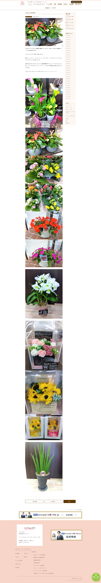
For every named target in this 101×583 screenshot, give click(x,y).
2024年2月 (68, 57)
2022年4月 (68, 83)
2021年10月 (68, 96)
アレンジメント (68, 105)
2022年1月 (68, 89)
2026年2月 (68, 35)
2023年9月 (68, 63)
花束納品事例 (37, 562)
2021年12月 (68, 91)
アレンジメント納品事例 (39, 565)
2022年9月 (68, 76)
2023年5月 (68, 70)
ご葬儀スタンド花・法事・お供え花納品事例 (43, 573)
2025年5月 (68, 44)
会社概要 (71, 4)
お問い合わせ (78, 4)
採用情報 (17, 567)
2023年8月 (68, 65)
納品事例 (60, 4)
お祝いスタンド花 (69, 109)
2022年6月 (68, 78)
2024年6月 (68, 50)
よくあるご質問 (18, 560)
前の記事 (35, 501)
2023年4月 (68, 72)
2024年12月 (68, 48)
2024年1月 (68, 59)
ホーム (30, 4)
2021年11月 (68, 94)
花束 (66, 120)
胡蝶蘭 (67, 118)
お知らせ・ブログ (69, 107)
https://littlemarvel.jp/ (50, 71)
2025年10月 (68, 39)
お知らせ (66, 4)
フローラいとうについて (39, 4)
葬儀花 (25, 557)
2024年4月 (68, 54)
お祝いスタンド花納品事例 (39, 554)
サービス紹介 (49, 4)
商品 (55, 4)
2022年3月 (68, 85)
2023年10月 (68, 61)
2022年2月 (68, 87)
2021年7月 (68, 98)
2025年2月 (68, 46)
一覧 (69, 501)
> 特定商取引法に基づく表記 (76, 578)
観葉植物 (67, 123)
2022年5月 (68, 81)
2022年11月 (68, 74)
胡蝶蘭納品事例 (37, 560)
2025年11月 (68, 37)
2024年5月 (68, 52)
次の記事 (53, 501)
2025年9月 (68, 41)
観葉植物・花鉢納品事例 (39, 557)
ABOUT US (19, 549)
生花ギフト (26, 553)
